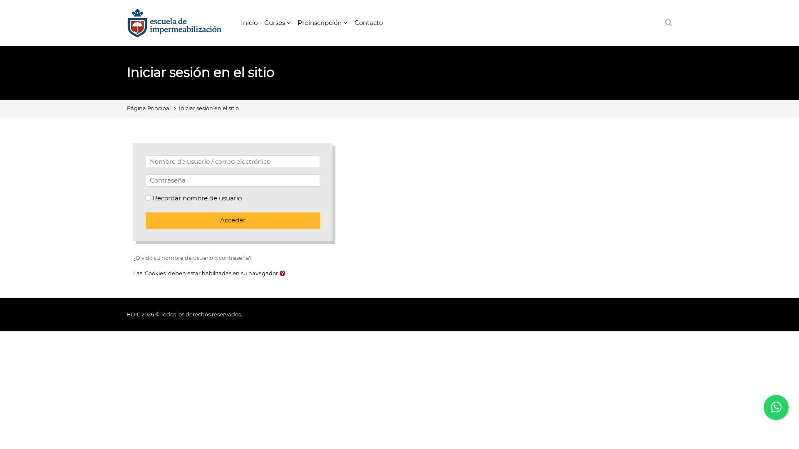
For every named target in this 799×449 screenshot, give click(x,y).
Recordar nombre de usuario (197, 198)
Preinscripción (320, 23)
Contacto (369, 23)
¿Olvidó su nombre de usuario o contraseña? (192, 258)
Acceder (233, 220)
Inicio (249, 23)
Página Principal (149, 108)
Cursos (274, 23)
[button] (282, 274)
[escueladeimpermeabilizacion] (174, 22)
